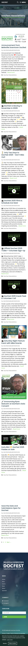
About (3, 588)
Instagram (6, 603)
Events (3, 584)
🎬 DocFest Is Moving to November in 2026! (11, 107)
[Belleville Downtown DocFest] (4, 2)
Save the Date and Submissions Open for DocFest (11, 508)
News (3, 586)
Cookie (8, 633)
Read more (11, 72)
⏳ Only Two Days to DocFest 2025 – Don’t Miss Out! (12, 154)
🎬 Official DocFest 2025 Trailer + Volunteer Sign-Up (13, 249)
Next (9, 542)
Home (3, 579)
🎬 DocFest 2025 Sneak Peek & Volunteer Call (13, 297)
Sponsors (4, 590)
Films (3, 581)
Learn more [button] (10, 639)
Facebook (6, 601)
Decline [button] (5, 643)
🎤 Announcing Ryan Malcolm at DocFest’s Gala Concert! (13, 403)
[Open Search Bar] (18, 2)
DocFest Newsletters (10, 75)
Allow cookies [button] (12, 643)
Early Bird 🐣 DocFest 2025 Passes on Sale (12, 448)
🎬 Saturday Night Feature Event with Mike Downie (13, 342)
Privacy (4, 633)
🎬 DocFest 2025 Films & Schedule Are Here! (11, 201)
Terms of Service (14, 633)
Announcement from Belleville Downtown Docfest (13, 46)
